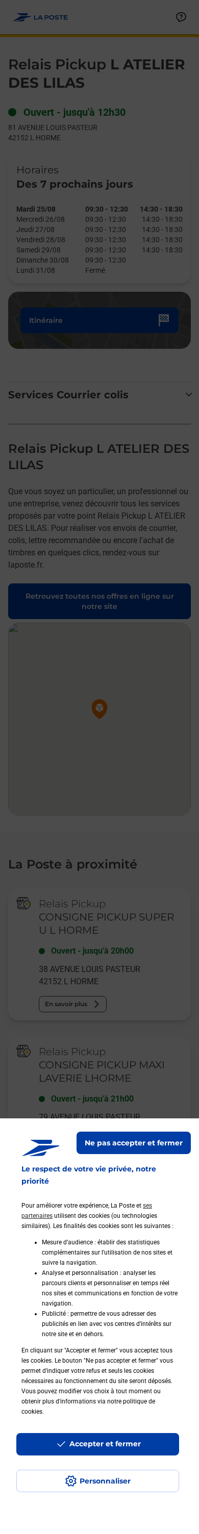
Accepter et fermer (105, 1443)
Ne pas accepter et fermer (134, 1142)
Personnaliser (105, 1481)
